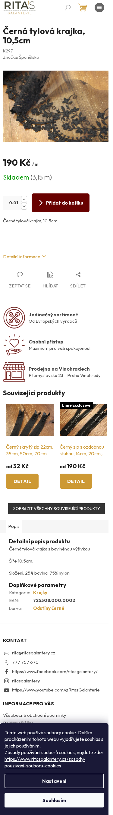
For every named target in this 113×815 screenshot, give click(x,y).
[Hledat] (68, 8)
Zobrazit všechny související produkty (56, 508)
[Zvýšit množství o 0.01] (24, 199)
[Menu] (99, 8)
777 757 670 (25, 662)
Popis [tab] (14, 526)
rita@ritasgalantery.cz (33, 653)
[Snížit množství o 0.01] (24, 206)
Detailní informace (21, 256)
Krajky (40, 592)
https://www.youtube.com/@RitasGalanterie (56, 690)
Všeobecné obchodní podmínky (34, 715)
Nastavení (54, 781)
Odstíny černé (48, 608)
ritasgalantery (26, 681)
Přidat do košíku (64, 203)
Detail (22, 481)
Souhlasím (54, 800)
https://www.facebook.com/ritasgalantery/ (55, 671)
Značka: (21, 57)
